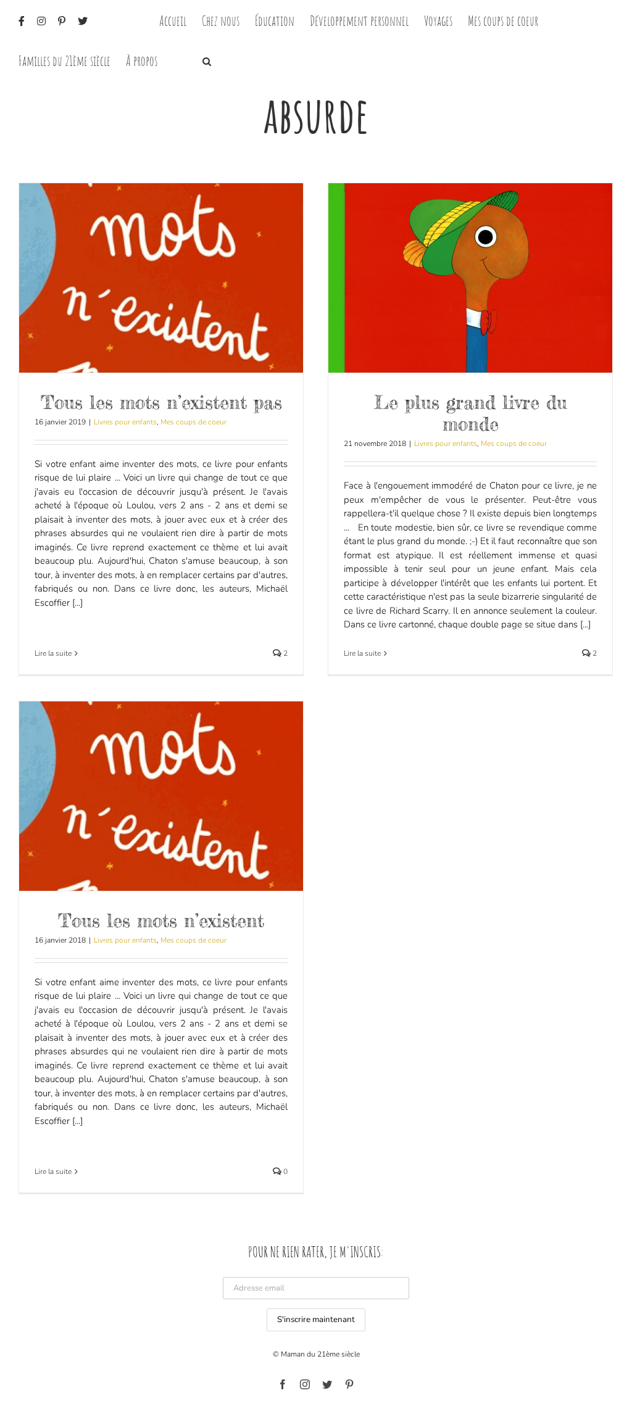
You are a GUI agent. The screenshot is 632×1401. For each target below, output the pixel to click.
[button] (206, 60)
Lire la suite (53, 653)
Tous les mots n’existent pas (161, 402)
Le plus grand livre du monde (470, 413)
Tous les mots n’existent (161, 920)
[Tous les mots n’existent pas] (161, 278)
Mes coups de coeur (193, 422)
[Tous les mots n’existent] (161, 796)
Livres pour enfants (125, 422)
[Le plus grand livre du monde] (470, 278)
